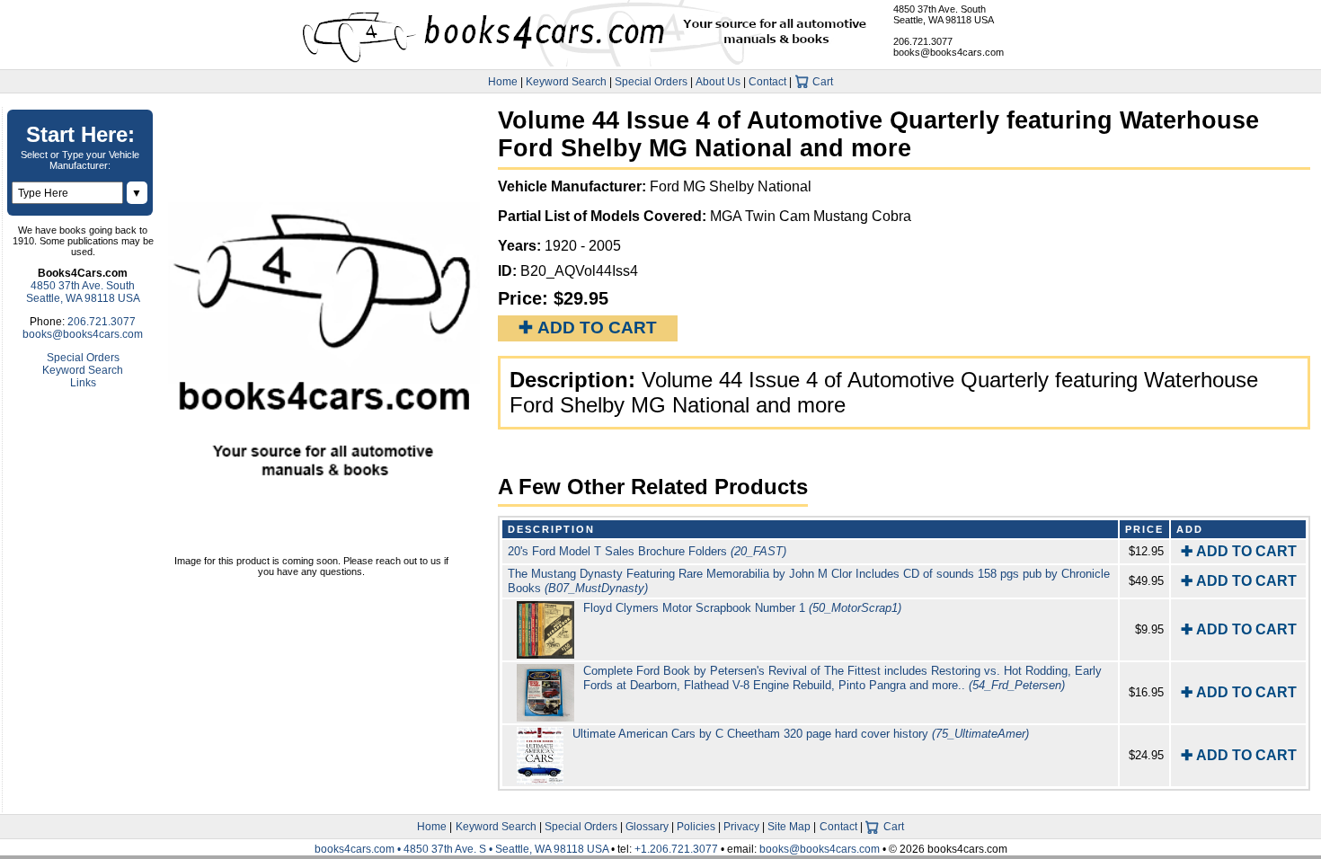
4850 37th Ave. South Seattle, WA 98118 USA (943, 14)
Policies (696, 826)
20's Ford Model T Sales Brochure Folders (647, 551)
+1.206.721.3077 (676, 849)
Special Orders (651, 81)
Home (503, 81)
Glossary (647, 826)
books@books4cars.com (948, 52)
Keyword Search (566, 81)
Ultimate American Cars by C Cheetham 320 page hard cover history (800, 733)
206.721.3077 (923, 41)
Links (83, 382)
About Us (718, 81)
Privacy (741, 826)
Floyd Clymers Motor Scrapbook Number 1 (742, 608)
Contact (767, 81)
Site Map (789, 826)
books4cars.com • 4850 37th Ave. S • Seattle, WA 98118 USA (463, 849)
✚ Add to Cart (588, 327)
